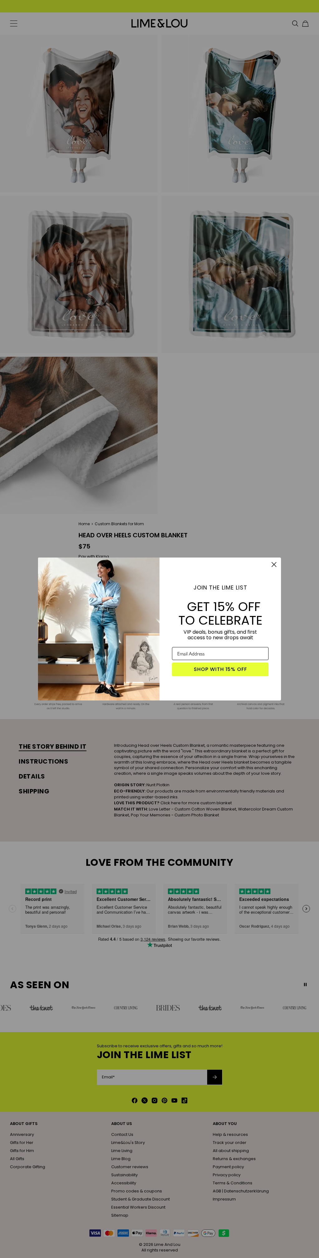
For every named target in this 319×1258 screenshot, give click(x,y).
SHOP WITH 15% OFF (220, 669)
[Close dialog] (274, 564)
